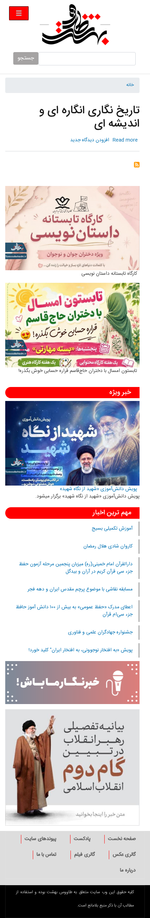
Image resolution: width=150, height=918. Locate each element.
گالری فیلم (84, 855)
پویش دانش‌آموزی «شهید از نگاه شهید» (98, 489)
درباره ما (128, 870)
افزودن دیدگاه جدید (89, 140)
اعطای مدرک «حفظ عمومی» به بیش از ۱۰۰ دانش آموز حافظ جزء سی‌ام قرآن (74, 611)
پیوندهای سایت (40, 839)
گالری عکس (124, 855)
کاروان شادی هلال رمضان (108, 546)
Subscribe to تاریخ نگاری (137, 166)
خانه (130, 85)
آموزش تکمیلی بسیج (112, 528)
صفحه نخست (122, 839)
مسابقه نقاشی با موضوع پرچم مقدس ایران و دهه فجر (80, 589)
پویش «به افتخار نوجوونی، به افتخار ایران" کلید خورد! (81, 650)
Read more (125, 140)
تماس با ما (47, 855)
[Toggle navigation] (19, 13)
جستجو (25, 58)
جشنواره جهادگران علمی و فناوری (100, 632)
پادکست (82, 839)
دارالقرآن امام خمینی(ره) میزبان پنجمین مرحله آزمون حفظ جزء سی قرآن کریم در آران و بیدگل (76, 568)
